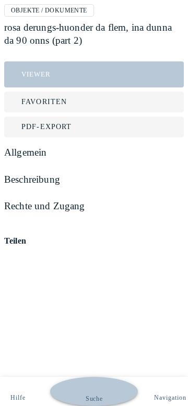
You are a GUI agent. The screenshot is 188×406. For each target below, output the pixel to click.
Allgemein (25, 152)
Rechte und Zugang (44, 205)
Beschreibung (32, 179)
